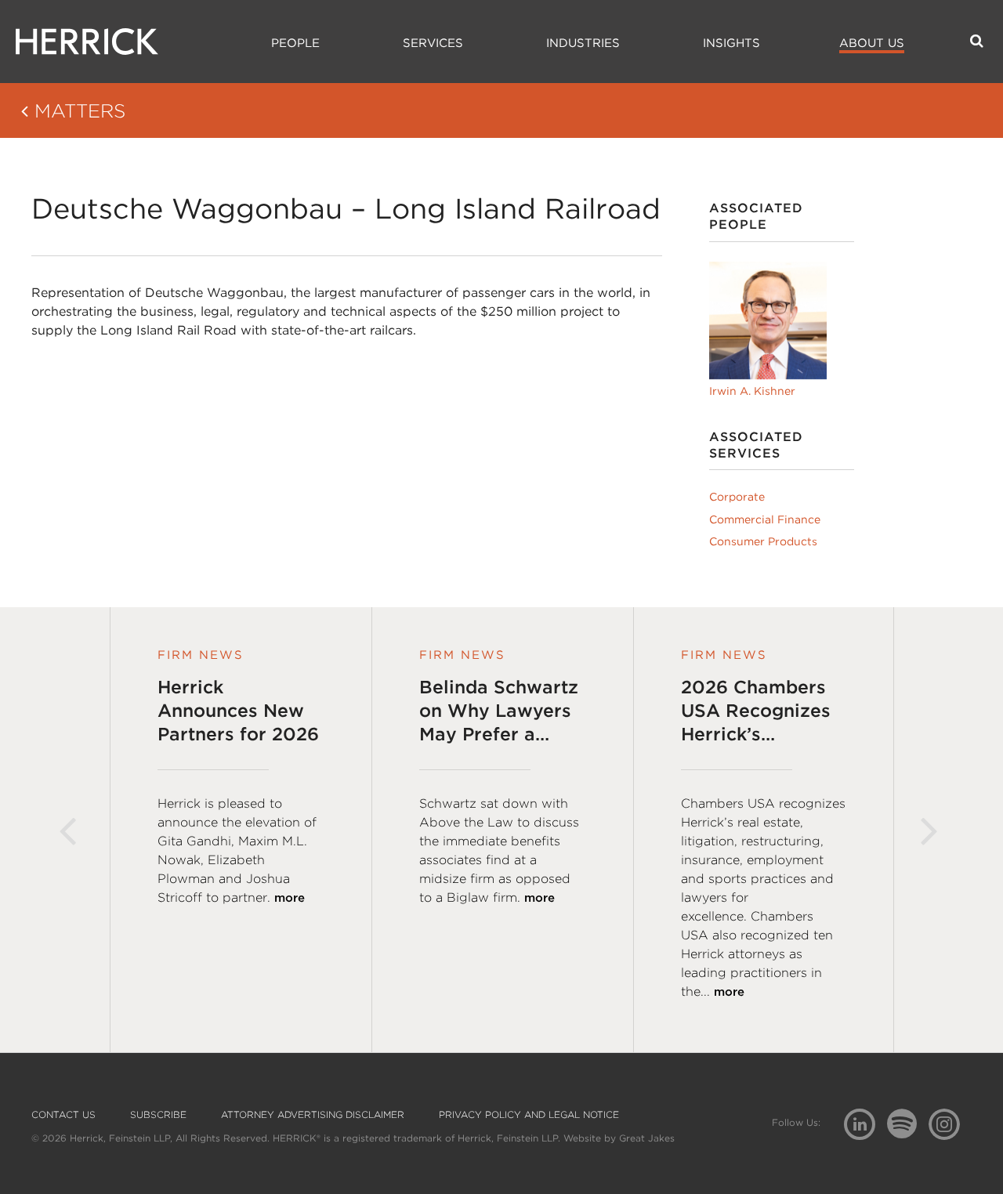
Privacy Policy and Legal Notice (529, 1115)
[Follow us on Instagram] (950, 1123)
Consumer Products (763, 541)
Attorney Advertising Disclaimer (312, 1115)
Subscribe (158, 1115)
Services (433, 43)
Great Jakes (647, 1138)
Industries (583, 43)
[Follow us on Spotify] (908, 1132)
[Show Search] (976, 41)
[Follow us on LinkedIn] (865, 1126)
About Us (871, 43)
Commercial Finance (764, 519)
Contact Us (63, 1115)
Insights (731, 43)
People (295, 43)
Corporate (737, 496)
